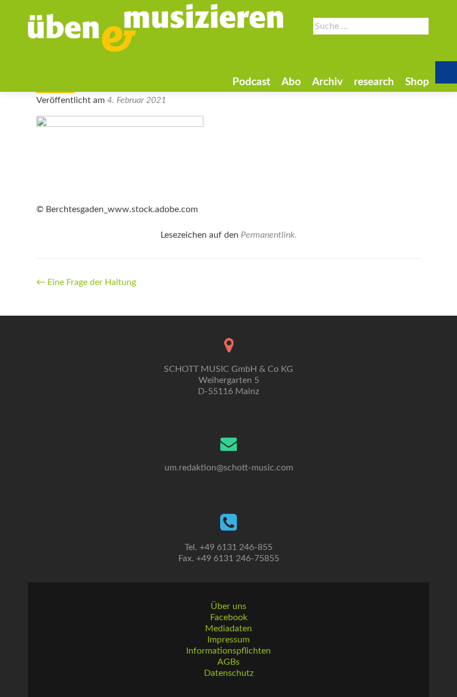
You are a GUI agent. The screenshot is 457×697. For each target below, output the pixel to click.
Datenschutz (229, 673)
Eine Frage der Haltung (86, 282)
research (374, 82)
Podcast (251, 82)
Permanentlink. (269, 234)
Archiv (327, 82)
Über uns (228, 606)
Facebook (228, 617)
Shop (417, 82)
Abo (291, 82)
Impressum (228, 639)
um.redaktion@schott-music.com (228, 467)
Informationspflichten (228, 650)
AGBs (228, 661)
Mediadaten (228, 628)
